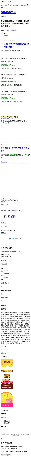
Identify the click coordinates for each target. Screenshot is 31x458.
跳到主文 (3, 16)
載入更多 (3, 223)
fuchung (3, 201)
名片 (5, 37)
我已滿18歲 (4, 454)
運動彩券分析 (8, 12)
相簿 (5, 33)
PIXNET (7, 434)
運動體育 (13, 30)
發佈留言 (3, 232)
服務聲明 (17, 435)
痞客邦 (11, 210)
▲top (2, 220)
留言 (14, 210)
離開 (9, 454)
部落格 (6, 35)
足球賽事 (13, 217)
